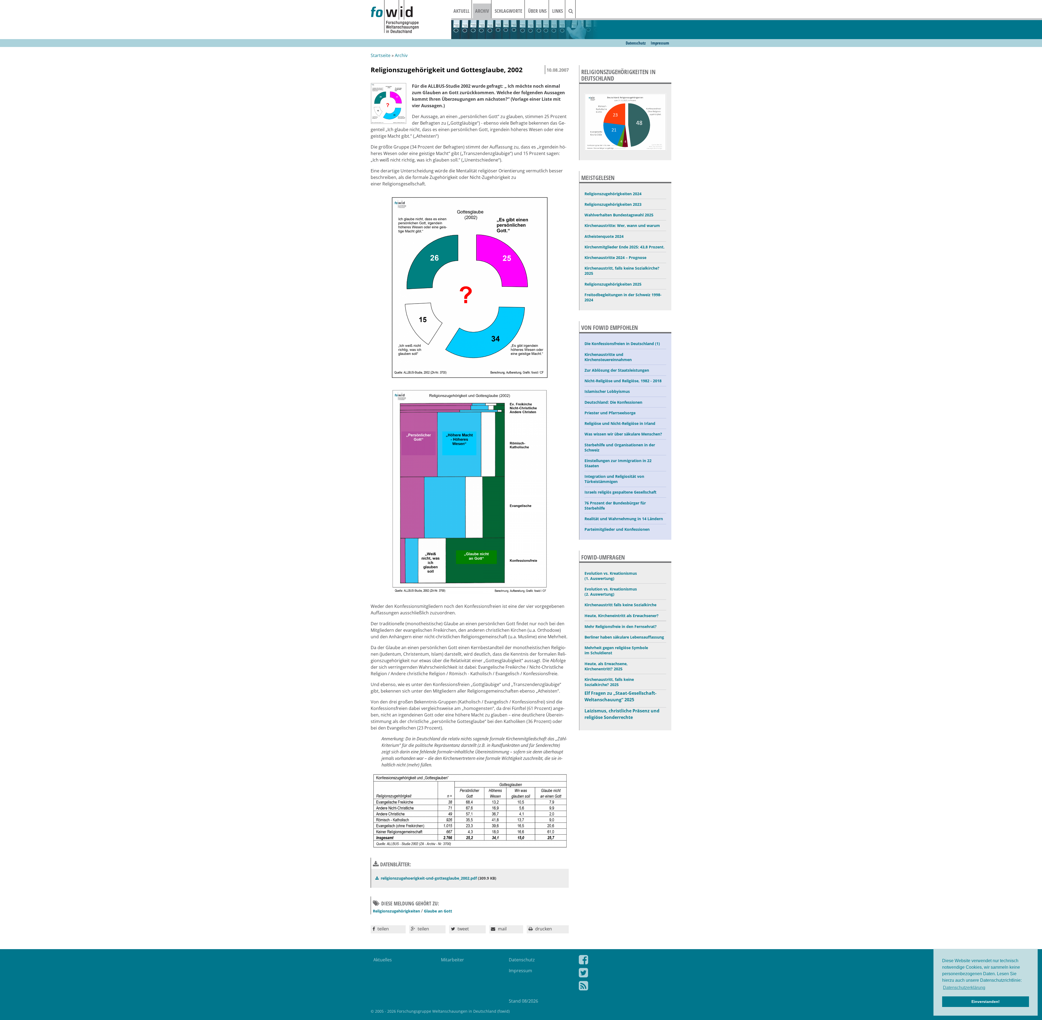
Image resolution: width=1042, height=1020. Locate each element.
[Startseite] (411, 17)
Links (557, 11)
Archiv (482, 11)
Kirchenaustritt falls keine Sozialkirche (620, 604)
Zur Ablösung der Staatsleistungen (616, 370)
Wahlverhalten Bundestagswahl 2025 (618, 214)
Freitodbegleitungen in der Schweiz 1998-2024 (623, 297)
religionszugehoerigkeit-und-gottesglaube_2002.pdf (429, 878)
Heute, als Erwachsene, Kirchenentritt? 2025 (606, 666)
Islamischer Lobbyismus (607, 391)
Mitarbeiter (452, 960)
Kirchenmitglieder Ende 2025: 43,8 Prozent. (624, 247)
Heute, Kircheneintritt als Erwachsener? (621, 615)
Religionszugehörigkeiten (396, 911)
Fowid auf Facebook (621, 960)
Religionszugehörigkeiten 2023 (612, 204)
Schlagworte (508, 11)
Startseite (380, 55)
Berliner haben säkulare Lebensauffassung (624, 637)
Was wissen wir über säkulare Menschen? (623, 434)
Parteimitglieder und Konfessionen (617, 529)
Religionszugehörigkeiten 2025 (612, 284)
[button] (388, 929)
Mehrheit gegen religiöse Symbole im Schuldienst (616, 650)
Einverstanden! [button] (985, 1001)
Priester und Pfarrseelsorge (610, 412)
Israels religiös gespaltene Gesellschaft (620, 492)
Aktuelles (382, 960)
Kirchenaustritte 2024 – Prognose (615, 257)
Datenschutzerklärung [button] (964, 987)
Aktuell (461, 11)
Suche (574, 11)
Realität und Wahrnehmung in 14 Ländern (623, 518)
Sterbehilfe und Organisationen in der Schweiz (619, 447)
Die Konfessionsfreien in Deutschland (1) (622, 343)
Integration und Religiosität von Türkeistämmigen (614, 479)
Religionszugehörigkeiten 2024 (612, 193)
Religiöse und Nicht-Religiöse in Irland (619, 423)
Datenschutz (636, 43)
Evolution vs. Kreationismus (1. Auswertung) (610, 576)
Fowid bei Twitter (621, 973)
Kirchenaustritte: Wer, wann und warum (622, 225)
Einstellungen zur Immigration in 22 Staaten (618, 463)
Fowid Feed (621, 986)
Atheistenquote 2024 (604, 236)
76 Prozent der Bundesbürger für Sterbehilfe (615, 505)
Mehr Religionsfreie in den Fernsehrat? (620, 626)
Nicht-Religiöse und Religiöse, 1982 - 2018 (623, 380)
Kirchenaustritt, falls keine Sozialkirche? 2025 (621, 271)
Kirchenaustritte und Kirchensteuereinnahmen (608, 357)
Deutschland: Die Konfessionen (613, 402)
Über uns (537, 11)
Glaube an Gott (438, 911)
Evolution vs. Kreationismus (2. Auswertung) (610, 591)
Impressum (660, 43)
